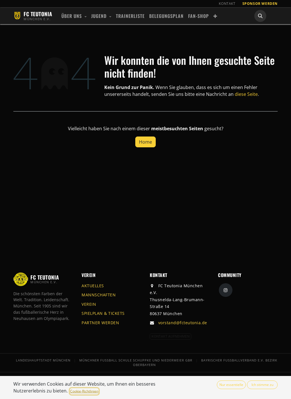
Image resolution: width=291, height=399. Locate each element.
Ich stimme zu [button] (262, 384)
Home (145, 142)
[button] (260, 16)
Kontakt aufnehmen (170, 336)
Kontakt (227, 3)
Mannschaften (99, 294)
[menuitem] (74, 16)
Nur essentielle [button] (231, 384)
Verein (89, 304)
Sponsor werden (260, 3)
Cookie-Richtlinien (84, 391)
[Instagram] (225, 290)
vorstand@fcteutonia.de (182, 322)
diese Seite (246, 94)
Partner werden (100, 322)
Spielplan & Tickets (103, 313)
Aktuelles (93, 285)
